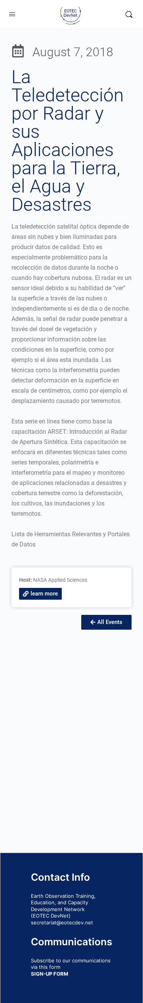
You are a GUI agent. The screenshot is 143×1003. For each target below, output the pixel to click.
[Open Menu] (12, 14)
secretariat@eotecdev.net (62, 922)
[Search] (128, 14)
